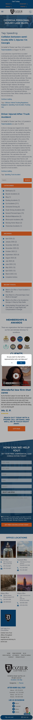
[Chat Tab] (16, 360)
